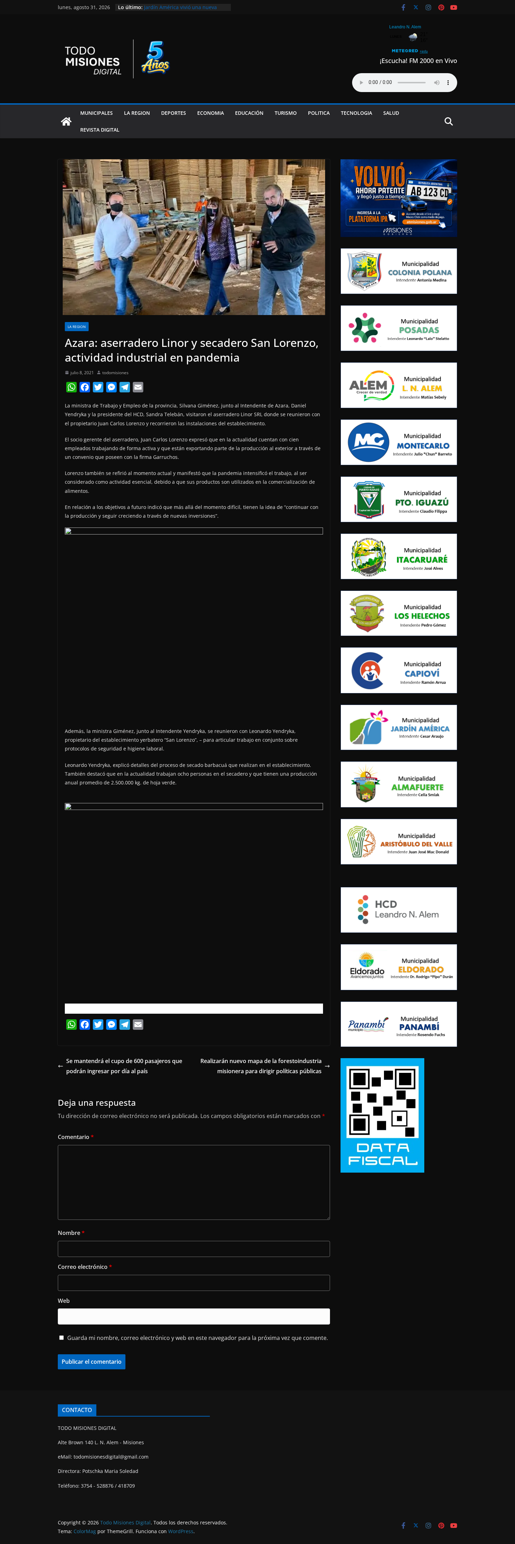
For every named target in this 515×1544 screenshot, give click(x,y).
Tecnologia (356, 113)
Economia (210, 113)
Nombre (71, 1233)
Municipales (96, 113)
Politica (319, 113)
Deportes (173, 113)
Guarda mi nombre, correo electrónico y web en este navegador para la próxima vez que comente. (197, 1338)
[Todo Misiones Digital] (66, 121)
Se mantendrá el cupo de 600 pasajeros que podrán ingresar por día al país (124, 1066)
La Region (137, 113)
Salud (391, 113)
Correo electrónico (85, 1267)
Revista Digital (99, 129)
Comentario (76, 1137)
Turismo (286, 113)
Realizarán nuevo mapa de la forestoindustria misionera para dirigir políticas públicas (261, 1066)
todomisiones (115, 373)
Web (64, 1301)
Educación (249, 113)
